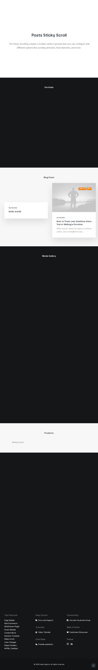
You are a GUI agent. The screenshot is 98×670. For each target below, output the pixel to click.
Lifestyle (82, 188)
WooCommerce (10, 623)
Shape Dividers (10, 645)
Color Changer (10, 642)
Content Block (10, 633)
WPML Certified (11, 648)
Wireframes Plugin (11, 626)
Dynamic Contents (11, 636)
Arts (89, 188)
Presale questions (45, 644)
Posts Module (10, 630)
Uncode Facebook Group (79, 620)
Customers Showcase (78, 632)
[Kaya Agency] (7, 4)
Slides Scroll (9, 639)
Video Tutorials (44, 632)
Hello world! (15, 211)
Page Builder (9, 620)
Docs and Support (45, 620)
